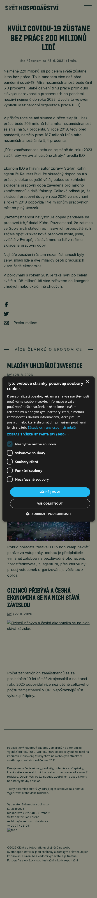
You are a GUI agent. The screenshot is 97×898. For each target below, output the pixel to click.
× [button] (87, 381)
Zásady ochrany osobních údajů (52, 428)
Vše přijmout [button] (50, 492)
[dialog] (48, 448)
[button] (48, 435)
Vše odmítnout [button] (50, 504)
